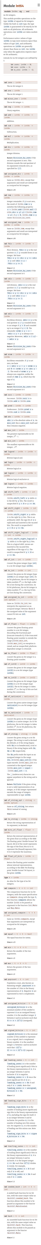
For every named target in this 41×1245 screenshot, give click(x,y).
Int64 (20, 6)
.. (24, 11)
